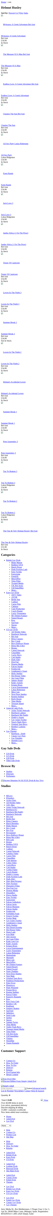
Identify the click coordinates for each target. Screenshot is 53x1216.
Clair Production (18, 609)
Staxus (14, 625)
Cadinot (14, 602)
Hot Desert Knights (14, 927)
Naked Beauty (17, 618)
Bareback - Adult (18, 734)
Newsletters (19, 1091)
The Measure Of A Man (10, 66)
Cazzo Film (16, 604)
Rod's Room (16, 699)
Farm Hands (6, 185)
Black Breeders (12, 823)
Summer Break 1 (8, 423)
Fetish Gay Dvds (13, 1200)
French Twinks (12, 916)
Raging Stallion (17, 697)
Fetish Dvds (11, 1180)
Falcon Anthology (13, 902)
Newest (12, 13)
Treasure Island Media (15, 1029)
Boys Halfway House (20, 643)
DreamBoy (10, 893)
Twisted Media (17, 583)
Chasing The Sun (8, 125)
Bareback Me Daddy (19, 715)
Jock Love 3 (6, 215)
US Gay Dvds (12, 629)
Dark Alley (15, 660)
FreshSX (15, 576)
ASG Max (10, 805)
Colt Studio (16, 657)
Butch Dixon (16, 567)
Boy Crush (15, 641)
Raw (13, 620)
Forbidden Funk (12, 914)
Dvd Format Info (13, 1072)
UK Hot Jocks (17, 586)
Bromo (14, 648)
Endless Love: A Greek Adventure (15, 95)
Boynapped (11, 833)
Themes (9, 1182)
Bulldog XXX (17, 565)
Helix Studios (16, 673)
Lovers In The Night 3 (10, 304)
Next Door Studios (19, 694)
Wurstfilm (10, 1041)
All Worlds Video (18, 632)
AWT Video (16, 595)
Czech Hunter (17, 611)
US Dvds (10, 1159)
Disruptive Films (13, 886)
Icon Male (10, 934)
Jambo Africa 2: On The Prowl (13, 244)
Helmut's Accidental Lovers (12, 393)
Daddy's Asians (17, 717)
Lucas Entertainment (19, 687)
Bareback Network (19, 634)
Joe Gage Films (17, 678)
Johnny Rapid (17, 680)
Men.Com (15, 692)
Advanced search (39, 1088)
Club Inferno (11, 860)
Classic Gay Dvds (13, 1202)
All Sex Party (6, 155)
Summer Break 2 (8, 334)
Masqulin (10, 957)
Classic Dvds (11, 1177)
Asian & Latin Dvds (14, 708)
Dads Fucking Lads (19, 569)
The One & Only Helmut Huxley (14, 542)
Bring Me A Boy (18, 646)
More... (14, 590)
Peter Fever (10, 983)
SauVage (15, 623)
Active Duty (11, 800)
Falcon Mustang (12, 907)
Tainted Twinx (12, 1022)
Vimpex (9, 1038)
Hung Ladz (10, 932)
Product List (11, 1135)
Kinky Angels (17, 683)
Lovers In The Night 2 (10, 364)
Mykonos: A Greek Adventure (13, 36)
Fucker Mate (11, 918)
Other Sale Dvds (13, 760)
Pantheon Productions (15, 981)
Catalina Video (12, 853)
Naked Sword (11, 969)
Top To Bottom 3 (8, 483)
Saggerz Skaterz (12, 1008)
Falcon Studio (17, 666)
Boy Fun (9, 830)
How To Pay (11, 1065)
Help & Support (37, 1091)
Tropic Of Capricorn (9, 274)
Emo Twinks (16, 572)
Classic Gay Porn (18, 736)
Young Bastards (12, 1043)
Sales (26, 13)
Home (3, 2)
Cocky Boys (16, 655)
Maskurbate (11, 955)
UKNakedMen (17, 588)
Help (8, 1130)
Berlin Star (15, 599)
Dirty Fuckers (11, 883)
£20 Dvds (10, 758)
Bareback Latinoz (18, 713)
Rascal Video (11, 994)
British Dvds (11, 1155)
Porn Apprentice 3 (8, 453)
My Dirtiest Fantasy (19, 616)
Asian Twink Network (20, 710)
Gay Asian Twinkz (19, 720)
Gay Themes (11, 731)
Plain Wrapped (12, 988)
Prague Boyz (11, 990)
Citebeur (14, 606)
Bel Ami (14, 636)
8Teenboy (10, 798)
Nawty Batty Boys (18, 722)
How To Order (12, 1063)
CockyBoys (11, 865)
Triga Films (16, 581)
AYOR (14, 597)
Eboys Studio (11, 895)
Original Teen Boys (19, 724)
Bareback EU (11, 810)
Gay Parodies (16, 738)
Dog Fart (15, 662)
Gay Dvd (10, 1121)
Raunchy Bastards (13, 997)
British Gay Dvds (13, 560)
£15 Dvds (10, 756)
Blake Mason (16, 562)
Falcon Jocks (11, 904)
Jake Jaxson (11, 937)
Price (21, 13)
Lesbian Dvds (11, 1166)
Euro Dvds (10, 1157)
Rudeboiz (10, 1006)
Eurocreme (15, 574)
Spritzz (9, 1018)
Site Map (10, 1137)
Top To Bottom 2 (8, 512)
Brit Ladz (10, 840)
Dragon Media (17, 664)
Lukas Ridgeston (18, 690)
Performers (10, 776)
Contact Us (10, 1061)
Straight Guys (17, 740)
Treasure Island (17, 703)
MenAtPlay (16, 579)
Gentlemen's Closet (19, 671)
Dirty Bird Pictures (13, 881)
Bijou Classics (17, 639)
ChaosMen (15, 653)
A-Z (17, 13)
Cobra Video (11, 863)
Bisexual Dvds (12, 1168)
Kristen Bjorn (16, 685)
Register (10, 1091)
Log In (4, 1091)
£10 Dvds (10, 754)
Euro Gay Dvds (12, 592)
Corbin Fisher (11, 870)
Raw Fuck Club (12, 1001)
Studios (9, 771)
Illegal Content (12, 1074)
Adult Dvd (10, 1119)
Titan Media (16, 701)
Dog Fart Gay (11, 888)
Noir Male (10, 976)
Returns (9, 1070)
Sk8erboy (10, 1013)
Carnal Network (17, 650)
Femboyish (15, 669)
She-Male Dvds (12, 1171)
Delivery (9, 1068)
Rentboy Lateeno (18, 727)
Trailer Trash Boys (13, 1027)
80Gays (9, 796)
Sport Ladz (10, 1015)
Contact (27, 1091)
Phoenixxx (10, 985)
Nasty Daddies (12, 971)
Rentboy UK (11, 1004)
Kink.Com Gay (12, 941)
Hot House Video (18, 676)
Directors (10, 774)
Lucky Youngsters (18, 613)
